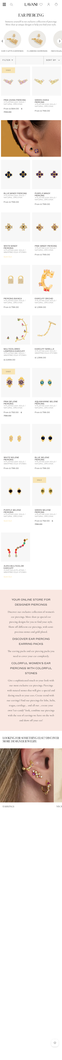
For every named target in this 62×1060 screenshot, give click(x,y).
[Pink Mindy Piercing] (46, 227)
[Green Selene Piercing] (46, 491)
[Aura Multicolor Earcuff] (15, 547)
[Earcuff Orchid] (46, 279)
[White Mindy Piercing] (15, 227)
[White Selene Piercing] (15, 438)
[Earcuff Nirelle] (46, 330)
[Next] (59, 41)
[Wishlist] (42, 4)
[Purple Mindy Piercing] (46, 174)
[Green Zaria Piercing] (46, 81)
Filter (6, 60)
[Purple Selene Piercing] (15, 491)
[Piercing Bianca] (15, 279)
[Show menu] (4, 4)
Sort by (51, 60)
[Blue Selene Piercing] (46, 438)
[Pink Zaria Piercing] (15, 81)
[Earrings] (27, 775)
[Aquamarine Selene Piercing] (46, 382)
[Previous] (2, 41)
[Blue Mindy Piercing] (15, 174)
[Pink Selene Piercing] (15, 382)
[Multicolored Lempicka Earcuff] (15, 330)
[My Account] (49, 4)
